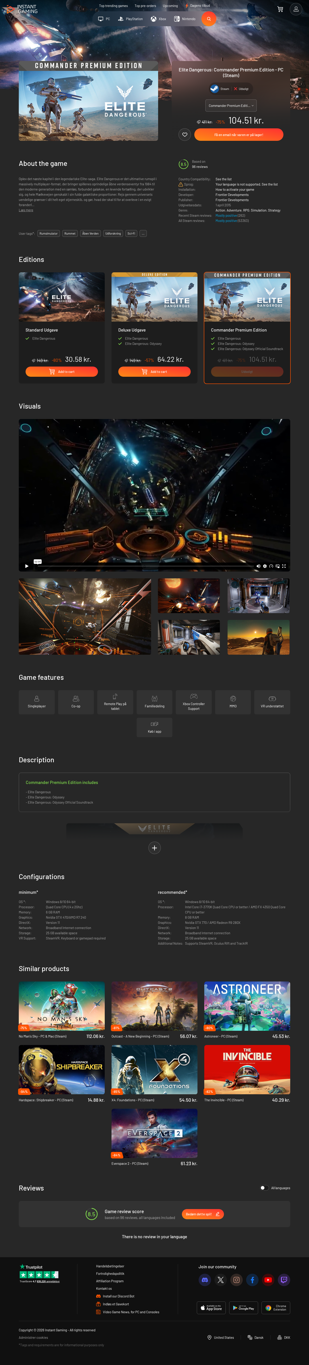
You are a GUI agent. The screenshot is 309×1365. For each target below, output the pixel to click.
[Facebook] (252, 1280)
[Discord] (205, 1280)
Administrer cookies (33, 1337)
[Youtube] (268, 1280)
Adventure (234, 210)
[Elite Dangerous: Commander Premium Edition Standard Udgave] (62, 317)
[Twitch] (284, 1280)
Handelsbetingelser (110, 1266)
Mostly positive (227, 215)
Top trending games (113, 6)
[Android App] (243, 1307)
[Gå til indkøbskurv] (280, 9)
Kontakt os (104, 1288)
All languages (280, 1188)
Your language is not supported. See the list (247, 184)
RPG (246, 210)
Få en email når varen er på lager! (238, 135)
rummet (70, 233)
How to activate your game (235, 189)
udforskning (113, 233)
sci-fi (131, 233)
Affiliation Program (110, 1281)
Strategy (274, 210)
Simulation (258, 210)
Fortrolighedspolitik (110, 1273)
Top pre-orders (145, 6)
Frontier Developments (232, 195)
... (143, 233)
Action (220, 210)
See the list (224, 179)
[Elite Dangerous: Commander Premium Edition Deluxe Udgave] (154, 317)
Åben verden (90, 233)
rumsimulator (49, 233)
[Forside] (22, 9)
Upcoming (170, 6)
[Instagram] (236, 1280)
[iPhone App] (211, 1307)
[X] (220, 1280)
